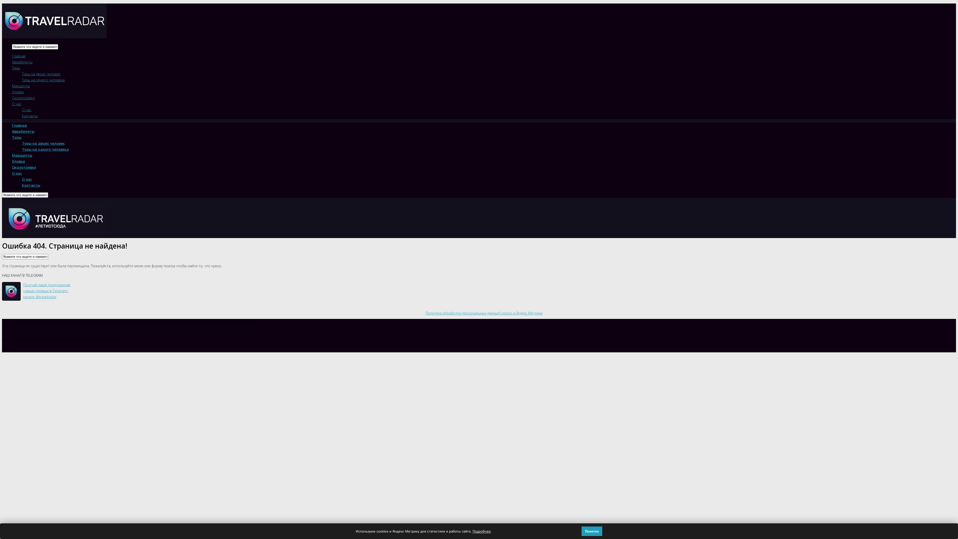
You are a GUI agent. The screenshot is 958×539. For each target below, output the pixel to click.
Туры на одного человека (43, 80)
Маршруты (21, 86)
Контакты (30, 116)
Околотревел (23, 98)
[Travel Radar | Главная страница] (54, 34)
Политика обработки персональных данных (462, 313)
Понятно (592, 531)
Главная (18, 56)
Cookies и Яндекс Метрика (521, 313)
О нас (16, 104)
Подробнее (482, 531)
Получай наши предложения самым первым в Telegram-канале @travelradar (46, 290)
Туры (16, 68)
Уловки (18, 92)
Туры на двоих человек (41, 74)
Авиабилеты (22, 62)
